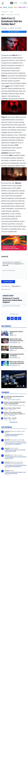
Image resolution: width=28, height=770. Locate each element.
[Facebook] (8, 318)
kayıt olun (17, 263)
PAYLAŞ (5, 28)
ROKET (19, 28)
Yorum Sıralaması (5, 286)
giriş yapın (5, 265)
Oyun (11, 11)
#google (10, 7)
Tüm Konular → (14, 422)
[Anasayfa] (13, 3)
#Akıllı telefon (22, 7)
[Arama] (21, 3)
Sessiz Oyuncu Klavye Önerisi (12, 408)
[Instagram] (19, 318)
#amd (15, 7)
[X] (15, 318)
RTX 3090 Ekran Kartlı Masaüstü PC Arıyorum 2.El (14, 397)
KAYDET (12, 28)
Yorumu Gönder (8, 281)
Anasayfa (4, 11)
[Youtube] (12, 318)
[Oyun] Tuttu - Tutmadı (10, 418)
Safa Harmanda (9, 14)
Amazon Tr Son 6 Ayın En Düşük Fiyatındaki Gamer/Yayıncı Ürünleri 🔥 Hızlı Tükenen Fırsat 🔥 (14, 413)
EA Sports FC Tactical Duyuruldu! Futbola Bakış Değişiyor (12, 300)
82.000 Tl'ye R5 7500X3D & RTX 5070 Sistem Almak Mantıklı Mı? (14, 403)
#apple (5, 7)
